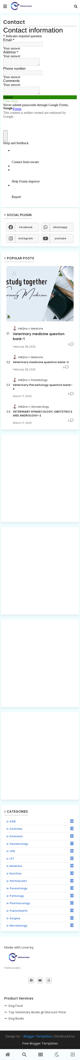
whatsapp (60, 227)
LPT (42, 858)
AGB (42, 821)
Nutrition (42, 873)
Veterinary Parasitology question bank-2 (43, 387)
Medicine (42, 866)
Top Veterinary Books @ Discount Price (37, 1012)
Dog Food (16, 1006)
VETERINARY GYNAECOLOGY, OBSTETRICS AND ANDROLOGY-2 (42, 414)
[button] (75, 6)
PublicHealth (42, 911)
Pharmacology (42, 903)
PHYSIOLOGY (42, 881)
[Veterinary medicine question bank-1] (40, 293)
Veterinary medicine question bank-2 (41, 362)
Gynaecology (42, 844)
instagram (25, 238)
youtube (60, 238)
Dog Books (16, 1018)
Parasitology (42, 888)
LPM (42, 851)
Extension (42, 836)
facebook (25, 227)
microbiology (42, 925)
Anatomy (42, 829)
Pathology (42, 896)
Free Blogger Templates (40, 1043)
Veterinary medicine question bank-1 (38, 336)
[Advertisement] (40, 478)
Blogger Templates (37, 1036)
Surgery (42, 918)
